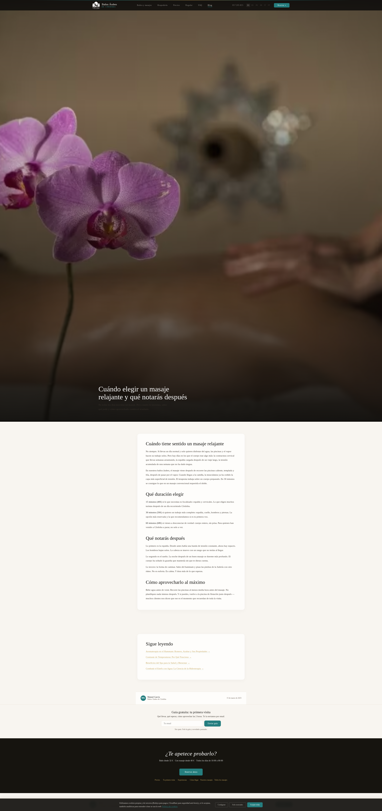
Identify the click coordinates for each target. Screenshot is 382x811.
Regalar (188, 5)
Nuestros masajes (206, 780)
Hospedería (162, 5)
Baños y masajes (144, 5)
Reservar (282, 5)
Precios (176, 5)
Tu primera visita (169, 780)
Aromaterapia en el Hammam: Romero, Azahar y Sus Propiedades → (178, 651)
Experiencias (182, 780)
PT (269, 5)
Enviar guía (213, 723)
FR (257, 5)
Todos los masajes (220, 780)
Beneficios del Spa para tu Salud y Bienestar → (168, 663)
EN (252, 5)
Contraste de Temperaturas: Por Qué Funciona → (168, 657)
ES (248, 5)
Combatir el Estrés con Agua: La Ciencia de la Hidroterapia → (175, 668)
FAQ (200, 5)
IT (265, 5)
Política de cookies (170, 806)
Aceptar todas (255, 805)
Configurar (221, 805)
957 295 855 (237, 5)
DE (261, 5)
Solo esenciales (237, 805)
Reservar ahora (191, 772)
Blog (210, 5)
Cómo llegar (194, 780)
